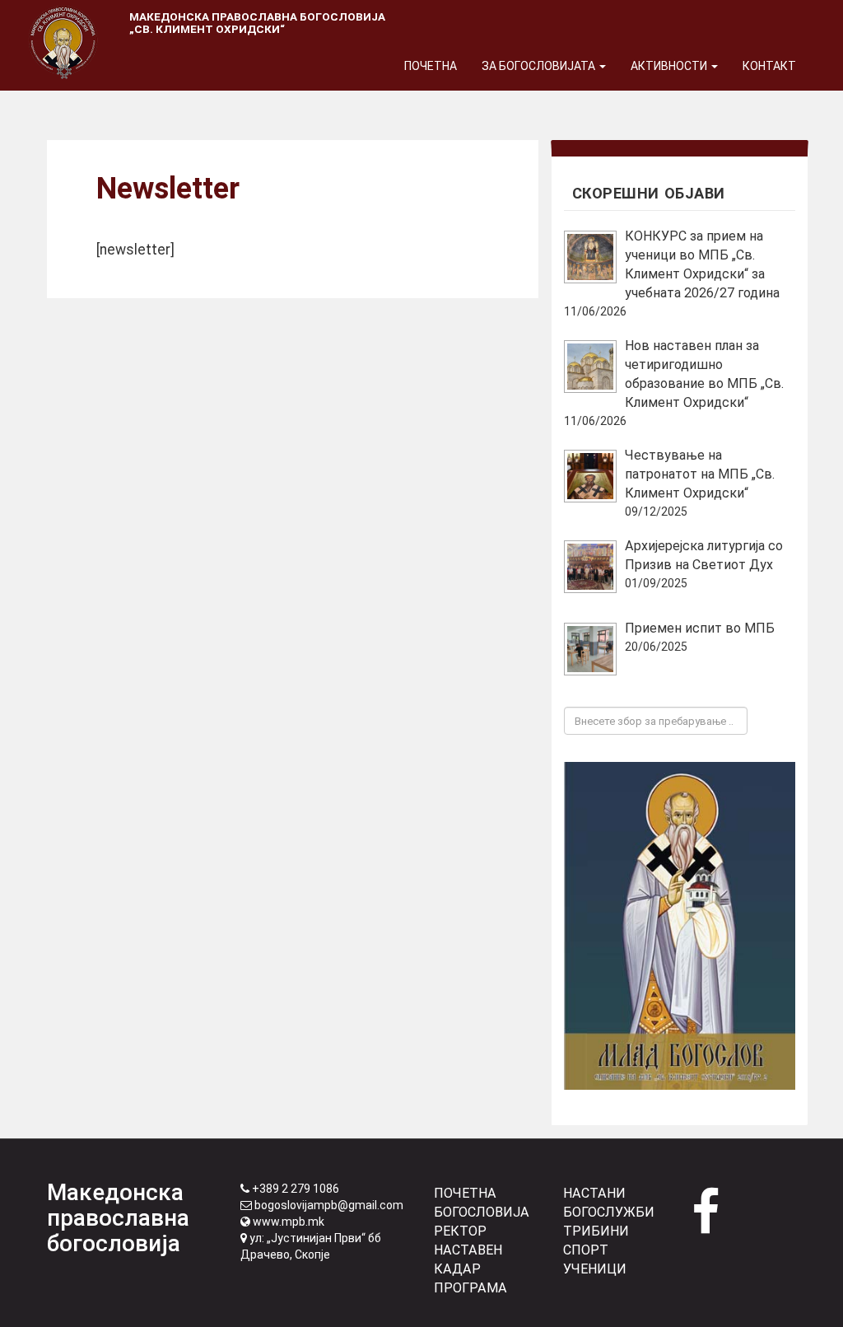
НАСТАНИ (594, 1193)
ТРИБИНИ (596, 1231)
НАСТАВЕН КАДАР (468, 1259)
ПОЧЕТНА (465, 1193)
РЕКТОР (460, 1231)
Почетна (430, 65)
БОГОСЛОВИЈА (481, 1212)
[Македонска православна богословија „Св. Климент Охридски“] (63, 20)
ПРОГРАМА (470, 1288)
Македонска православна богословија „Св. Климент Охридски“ (257, 22)
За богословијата (540, 65)
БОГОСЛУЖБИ (608, 1212)
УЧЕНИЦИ (594, 1269)
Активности (670, 65)
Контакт (769, 65)
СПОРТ (585, 1250)
